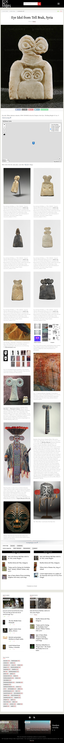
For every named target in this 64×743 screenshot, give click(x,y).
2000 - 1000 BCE (4, 722)
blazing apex (16, 660)
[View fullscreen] (4, 131)
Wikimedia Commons (15, 409)
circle (12, 663)
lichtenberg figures (9, 682)
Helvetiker (6, 409)
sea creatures (18, 693)
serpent (6, 695)
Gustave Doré (8, 676)
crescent (7, 665)
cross (14, 665)
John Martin (7, 680)
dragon (6, 667)
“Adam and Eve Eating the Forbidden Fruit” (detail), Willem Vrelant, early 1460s (19, 569)
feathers (15, 669)
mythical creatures (9, 686)
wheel (19, 704)
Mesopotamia (27, 548)
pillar (20, 689)
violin (6, 704)
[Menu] (58, 3)
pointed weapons (9, 691)
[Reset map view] (4, 134)
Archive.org (25, 207)
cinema (6, 663)
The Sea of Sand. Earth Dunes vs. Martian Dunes (37, 730)
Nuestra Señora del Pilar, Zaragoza (18, 563)
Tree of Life (7, 702)
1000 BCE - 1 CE (33, 599)
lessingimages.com (31, 542)
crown (20, 665)
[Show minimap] (60, 159)
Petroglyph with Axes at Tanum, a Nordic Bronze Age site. (11, 731)
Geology (27, 722)
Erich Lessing (5, 118)
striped (6, 699)
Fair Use (32, 740)
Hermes (34, 21)
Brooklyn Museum (46, 442)
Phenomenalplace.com (10, 347)
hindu (16, 676)
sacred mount (8, 693)
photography (12, 689)
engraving (7, 669)
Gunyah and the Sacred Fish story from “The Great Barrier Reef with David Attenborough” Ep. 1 (13, 612)
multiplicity (19, 545)
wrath (13, 706)
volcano (13, 704)
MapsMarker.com (58, 161)
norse (18, 686)
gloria (6, 673)
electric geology (15, 667)
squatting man (8, 697)
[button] (33, 143)
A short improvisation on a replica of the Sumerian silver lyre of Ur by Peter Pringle (51, 575)
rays (18, 691)
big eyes (27, 164)
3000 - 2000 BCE (17, 548)
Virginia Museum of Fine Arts (23, 498)
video (14, 702)
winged (6, 706)
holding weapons (9, 678)
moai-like (19, 682)
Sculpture (35, 548)
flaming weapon (13, 671)
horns (17, 678)
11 (4, 616)
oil (5, 689)
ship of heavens (15, 695)
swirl (13, 699)
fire (5, 671)
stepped (17, 697)
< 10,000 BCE (6, 599)
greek (12, 673)
